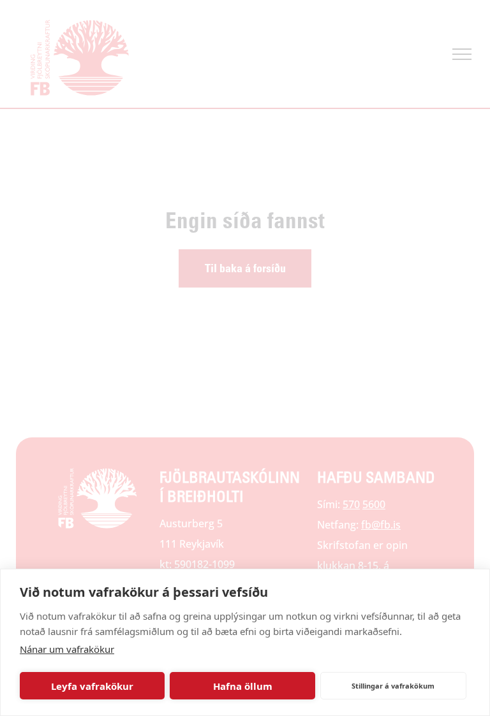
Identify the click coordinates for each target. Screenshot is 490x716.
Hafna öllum (242, 686)
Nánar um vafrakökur (67, 649)
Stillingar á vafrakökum (393, 685)
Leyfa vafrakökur (92, 686)
